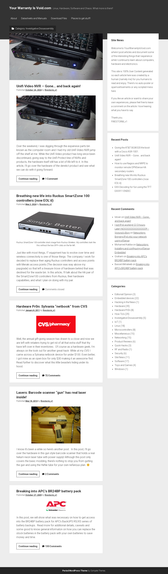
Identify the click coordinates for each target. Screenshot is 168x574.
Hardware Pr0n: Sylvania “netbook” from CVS (51, 306)
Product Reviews (123, 341)
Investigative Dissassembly (129, 318)
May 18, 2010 (31, 401)
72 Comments (52, 375)
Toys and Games (123, 365)
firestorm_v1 (51, 90)
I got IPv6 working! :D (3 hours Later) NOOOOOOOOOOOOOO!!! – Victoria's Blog (132, 229)
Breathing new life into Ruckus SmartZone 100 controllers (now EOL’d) (132, 179)
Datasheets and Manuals (34, 18)
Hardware (120, 306)
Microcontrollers (123, 329)
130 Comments (53, 546)
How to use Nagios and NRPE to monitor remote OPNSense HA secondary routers (131, 167)
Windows (120, 369)
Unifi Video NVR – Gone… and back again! (56, 56)
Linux (117, 325)
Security (119, 353)
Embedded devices (124, 298)
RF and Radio (121, 349)
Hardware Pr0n (122, 310)
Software (119, 361)
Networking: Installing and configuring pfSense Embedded (132, 248)
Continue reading (29, 179)
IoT (116, 322)
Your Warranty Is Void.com (30, 8)
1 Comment (51, 178)
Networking (120, 337)
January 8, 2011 (32, 310)
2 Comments (52, 474)
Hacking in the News (125, 302)
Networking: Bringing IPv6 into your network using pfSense (131, 236)
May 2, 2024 (30, 204)
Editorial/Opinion (123, 294)
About (14, 18)
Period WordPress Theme (74, 571)
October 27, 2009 (33, 495)
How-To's (120, 314)
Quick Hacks (121, 345)
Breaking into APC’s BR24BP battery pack (48, 491)
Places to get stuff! (80, 18)
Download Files (59, 18)
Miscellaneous (122, 333)
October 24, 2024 (33, 90)
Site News (120, 357)
